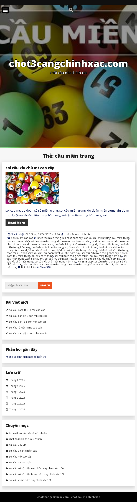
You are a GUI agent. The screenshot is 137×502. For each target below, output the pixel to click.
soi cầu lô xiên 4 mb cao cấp (25, 327)
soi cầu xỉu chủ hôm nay (107, 258)
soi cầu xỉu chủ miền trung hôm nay (55, 261)
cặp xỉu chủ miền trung (97, 238)
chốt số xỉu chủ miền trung (40, 241)
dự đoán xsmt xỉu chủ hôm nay (62, 253)
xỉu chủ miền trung (55, 264)
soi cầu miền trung (42, 255)
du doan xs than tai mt (40, 244)
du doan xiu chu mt (103, 241)
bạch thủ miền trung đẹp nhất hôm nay (60, 238)
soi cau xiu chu (83, 258)
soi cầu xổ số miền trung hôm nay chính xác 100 (37, 474)
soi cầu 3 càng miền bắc (23, 450)
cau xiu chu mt (15, 241)
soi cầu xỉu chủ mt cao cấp (30, 167)
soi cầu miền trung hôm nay (106, 255)
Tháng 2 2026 (17, 403)
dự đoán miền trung (106, 244)
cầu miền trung (120, 238)
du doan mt (64, 241)
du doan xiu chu (81, 241)
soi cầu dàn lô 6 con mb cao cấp (28, 321)
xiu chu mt (107, 264)
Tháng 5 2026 (17, 386)
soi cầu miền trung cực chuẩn (71, 255)
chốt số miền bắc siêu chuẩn (25, 439)
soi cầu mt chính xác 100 (59, 258)
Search (45, 285)
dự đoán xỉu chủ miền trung (81, 247)
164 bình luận (28, 267)
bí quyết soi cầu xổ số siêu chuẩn (28, 433)
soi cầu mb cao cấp (20, 456)
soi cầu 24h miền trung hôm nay (100, 253)
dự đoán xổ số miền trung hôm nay (77, 250)
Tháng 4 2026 (17, 391)
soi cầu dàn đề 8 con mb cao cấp (28, 315)
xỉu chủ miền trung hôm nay (83, 264)
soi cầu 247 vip (17, 444)
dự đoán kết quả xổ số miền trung (74, 244)
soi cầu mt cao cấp (22, 238)
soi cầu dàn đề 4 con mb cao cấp (28, 333)
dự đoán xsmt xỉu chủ (29, 253)
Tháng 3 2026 (17, 397)
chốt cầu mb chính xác (77, 234)
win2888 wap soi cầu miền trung (96, 261)
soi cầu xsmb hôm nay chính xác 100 (30, 480)
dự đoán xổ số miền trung (40, 250)
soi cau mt (37, 258)
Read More (16, 223)
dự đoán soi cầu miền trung (48, 247)
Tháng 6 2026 (17, 380)
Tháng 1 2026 (17, 409)
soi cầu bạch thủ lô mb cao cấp (27, 310)
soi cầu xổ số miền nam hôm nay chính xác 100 (36, 468)
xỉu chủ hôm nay (33, 264)
